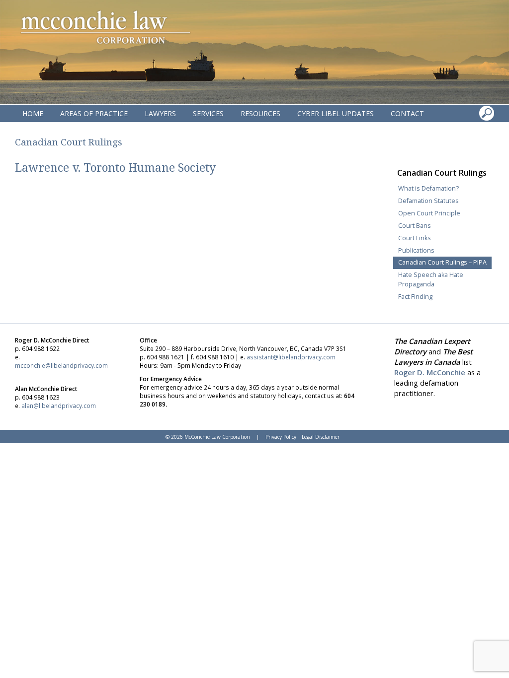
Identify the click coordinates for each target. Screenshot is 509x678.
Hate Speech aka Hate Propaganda (430, 279)
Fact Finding (415, 296)
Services (208, 113)
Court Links (414, 238)
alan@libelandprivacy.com (58, 405)
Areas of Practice (94, 113)
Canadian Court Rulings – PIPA (442, 262)
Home (32, 113)
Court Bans (414, 225)
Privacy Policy (280, 436)
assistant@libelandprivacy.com (291, 357)
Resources (260, 113)
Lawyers (160, 113)
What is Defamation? (428, 188)
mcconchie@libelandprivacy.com (61, 365)
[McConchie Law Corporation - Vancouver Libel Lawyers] (105, 27)
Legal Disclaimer (320, 436)
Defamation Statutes (428, 201)
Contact (407, 113)
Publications (416, 250)
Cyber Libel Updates (335, 113)
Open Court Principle (429, 213)
